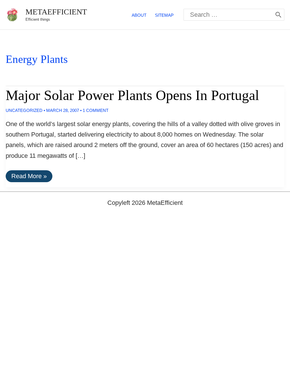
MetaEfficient (56, 11)
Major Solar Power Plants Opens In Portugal (132, 95)
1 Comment (95, 110)
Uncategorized (24, 110)
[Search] (278, 14)
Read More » (29, 177)
